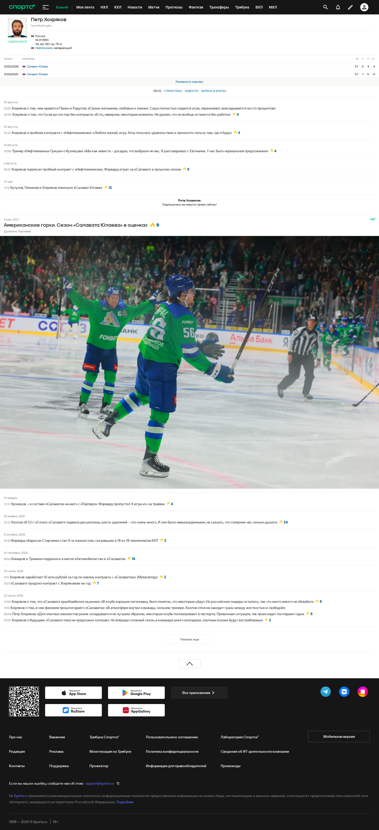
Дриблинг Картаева (17, 231)
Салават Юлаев (37, 66)
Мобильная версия (339, 736)
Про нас (15, 737)
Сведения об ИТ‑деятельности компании (255, 751)
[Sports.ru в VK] (345, 693)
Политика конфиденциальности (172, 751)
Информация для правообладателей (176, 766)
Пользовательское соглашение (172, 737)
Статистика (173, 91)
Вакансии (57, 737)
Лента (157, 91)
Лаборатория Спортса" (240, 737)
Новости (191, 91)
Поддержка (59, 766)
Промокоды (231, 766)
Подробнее (125, 802)
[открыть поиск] (325, 7)
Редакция (17, 751)
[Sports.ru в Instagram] (364, 693)
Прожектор (98, 766)
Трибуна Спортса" (104, 737)
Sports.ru (21, 795)
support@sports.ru (100, 783)
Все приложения (196, 692)
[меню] (45, 7)
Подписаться (17, 41)
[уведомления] (338, 7)
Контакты (17, 766)
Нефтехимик (44, 48)
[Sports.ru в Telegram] (326, 693)
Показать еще (189, 639)
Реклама (56, 751)
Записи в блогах (213, 91)
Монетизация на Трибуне (110, 751)
